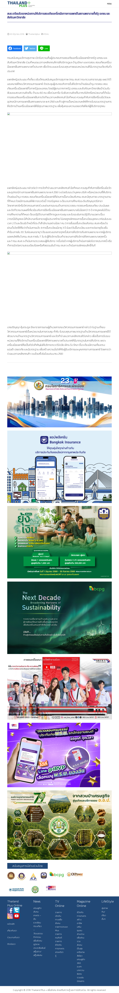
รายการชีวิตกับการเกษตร (59, 945)
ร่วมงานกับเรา (13, 937)
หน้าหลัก (11, 924)
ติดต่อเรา (11, 944)
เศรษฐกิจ (37, 908)
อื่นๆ (104, 919)
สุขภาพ (105, 908)
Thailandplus (34, 34)
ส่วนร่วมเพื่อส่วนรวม (80, 937)
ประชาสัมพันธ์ (39, 948)
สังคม (46, 34)
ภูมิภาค (36, 944)
